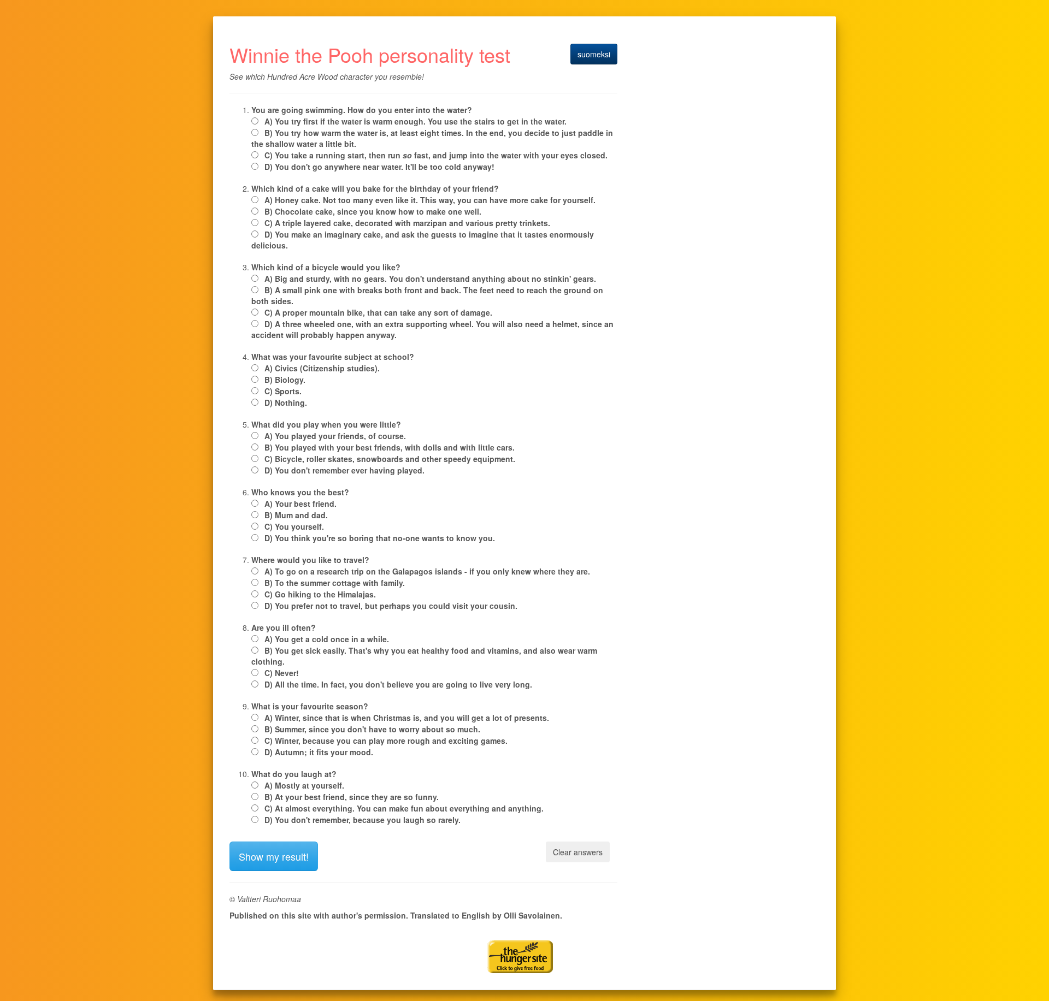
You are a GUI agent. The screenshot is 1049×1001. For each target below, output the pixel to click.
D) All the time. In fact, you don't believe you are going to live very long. (398, 684)
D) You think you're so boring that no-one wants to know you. (379, 537)
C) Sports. (283, 391)
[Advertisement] (357, 942)
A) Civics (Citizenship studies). (322, 368)
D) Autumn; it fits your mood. (318, 752)
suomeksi (593, 54)
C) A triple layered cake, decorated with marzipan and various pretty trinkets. (407, 222)
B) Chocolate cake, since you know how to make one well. (372, 211)
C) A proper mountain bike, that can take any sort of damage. (378, 312)
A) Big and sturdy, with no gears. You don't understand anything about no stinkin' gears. (430, 278)
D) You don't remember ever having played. (344, 470)
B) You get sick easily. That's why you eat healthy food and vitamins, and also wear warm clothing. (424, 656)
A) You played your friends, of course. (335, 435)
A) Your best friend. (300, 503)
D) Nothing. (285, 402)
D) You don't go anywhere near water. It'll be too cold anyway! (379, 166)
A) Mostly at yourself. (304, 785)
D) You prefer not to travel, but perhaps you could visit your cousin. (390, 605)
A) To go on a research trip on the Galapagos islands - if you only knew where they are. (427, 571)
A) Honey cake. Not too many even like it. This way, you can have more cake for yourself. (430, 199)
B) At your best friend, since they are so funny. (351, 796)
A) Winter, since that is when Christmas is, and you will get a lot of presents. (406, 717)
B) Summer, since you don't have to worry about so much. (372, 729)
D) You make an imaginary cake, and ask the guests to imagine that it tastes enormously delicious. (422, 240)
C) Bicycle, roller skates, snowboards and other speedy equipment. (389, 458)
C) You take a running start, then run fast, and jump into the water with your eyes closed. (436, 155)
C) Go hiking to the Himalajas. (320, 594)
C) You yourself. (294, 526)
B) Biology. (284, 379)
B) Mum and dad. (296, 515)
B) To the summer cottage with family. (334, 582)
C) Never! (281, 672)
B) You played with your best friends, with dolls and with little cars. (389, 447)
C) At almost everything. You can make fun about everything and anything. (404, 808)
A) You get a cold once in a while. (326, 638)
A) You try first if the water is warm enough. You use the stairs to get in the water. (415, 121)
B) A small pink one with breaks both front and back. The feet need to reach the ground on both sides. (427, 295)
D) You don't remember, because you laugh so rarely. (362, 819)
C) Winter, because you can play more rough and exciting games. (386, 740)
